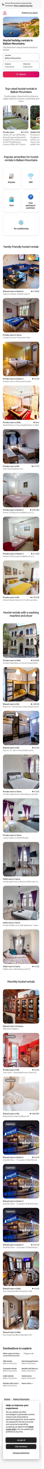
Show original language (23, 6)
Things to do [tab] (28, 1353)
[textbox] (12, 66)
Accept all (21, 1440)
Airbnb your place (30, 13)
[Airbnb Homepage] (5, 13)
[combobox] (21, 58)
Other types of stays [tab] (11, 1353)
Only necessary (21, 1446)
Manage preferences (21, 1453)
